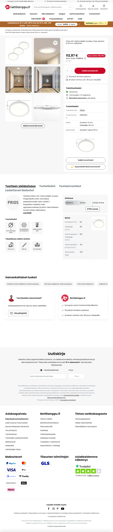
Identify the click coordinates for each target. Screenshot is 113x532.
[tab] (20, 186)
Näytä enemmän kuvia (32, 126)
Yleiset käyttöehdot (83, 423)
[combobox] (53, 7)
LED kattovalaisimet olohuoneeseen (58, 284)
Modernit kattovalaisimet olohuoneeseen (23, 284)
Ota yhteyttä (11, 430)
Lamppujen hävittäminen (57, 516)
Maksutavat (10, 442)
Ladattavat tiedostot (19, 190)
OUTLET (70, 19)
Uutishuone (55, 442)
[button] (18, 79)
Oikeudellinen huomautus (86, 426)
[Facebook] (50, 508)
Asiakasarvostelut (48, 438)
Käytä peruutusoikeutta (16, 419)
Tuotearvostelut (70, 186)
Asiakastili (9, 445)
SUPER (66, 24)
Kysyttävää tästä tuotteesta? (87, 167)
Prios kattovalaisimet (85, 284)
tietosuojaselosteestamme (56, 398)
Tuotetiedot (47, 186)
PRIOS (82, 110)
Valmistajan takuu (13, 449)
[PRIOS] (13, 202)
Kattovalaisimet (37, 30)
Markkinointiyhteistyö (49, 423)
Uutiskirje (44, 430)
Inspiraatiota (45, 445)
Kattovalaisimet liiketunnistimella (55, 30)
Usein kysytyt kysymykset (16, 423)
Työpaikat (44, 442)
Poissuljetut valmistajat (68, 400)
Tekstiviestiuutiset (48, 434)
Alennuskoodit (46, 426)
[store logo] (17, 7)
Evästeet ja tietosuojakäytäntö (71, 513)
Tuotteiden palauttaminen (16, 438)
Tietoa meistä (46, 419)
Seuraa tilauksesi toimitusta (17, 426)
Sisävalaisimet (26, 30)
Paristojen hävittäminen (91, 513)
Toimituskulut (11, 434)
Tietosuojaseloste (82, 419)
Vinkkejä (56, 445)
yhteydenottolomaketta (71, 395)
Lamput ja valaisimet (12, 30)
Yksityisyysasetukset (20, 513)
